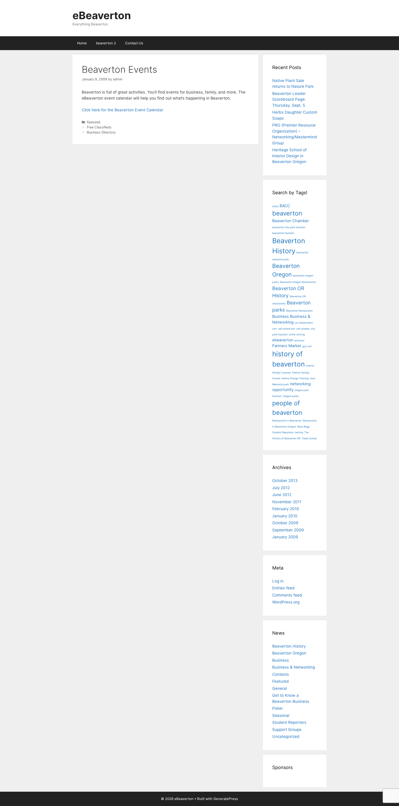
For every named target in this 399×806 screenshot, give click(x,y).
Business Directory (101, 132)
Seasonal (280, 715)
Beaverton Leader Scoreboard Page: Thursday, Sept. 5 (289, 99)
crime (292, 334)
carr (274, 328)
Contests (280, 674)
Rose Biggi (303, 426)
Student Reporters (283, 432)
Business (280, 316)
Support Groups (287, 729)
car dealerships (304, 322)
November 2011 (286, 502)
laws (312, 378)
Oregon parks (291, 396)
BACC (285, 205)
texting (299, 432)
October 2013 (285, 480)
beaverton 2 (106, 43)
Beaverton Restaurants (299, 310)
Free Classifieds (99, 127)
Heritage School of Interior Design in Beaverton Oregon (289, 156)
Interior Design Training (295, 378)
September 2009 (288, 530)
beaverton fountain (283, 233)
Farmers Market (286, 345)
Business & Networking (293, 667)
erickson (299, 340)
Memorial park (280, 384)
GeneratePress (225, 799)
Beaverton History (289, 646)
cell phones (303, 328)
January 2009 (285, 537)
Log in (278, 581)
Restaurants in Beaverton (287, 420)
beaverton (287, 213)
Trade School (309, 438)
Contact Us (134, 43)
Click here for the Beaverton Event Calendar (122, 110)
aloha (275, 206)
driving (300, 334)
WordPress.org (285, 602)
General (279, 688)
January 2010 (284, 516)
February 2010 (285, 508)
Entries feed (283, 588)
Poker (277, 708)
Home (82, 43)
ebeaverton (282, 340)
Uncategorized (285, 736)
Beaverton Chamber (290, 220)
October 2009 (285, 523)
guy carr (307, 346)
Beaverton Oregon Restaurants (298, 282)
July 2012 (281, 487)
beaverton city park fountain (288, 227)
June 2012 (281, 494)
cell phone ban (286, 328)
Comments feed (287, 595)
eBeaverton (102, 15)
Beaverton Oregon (289, 653)
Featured (93, 122)
